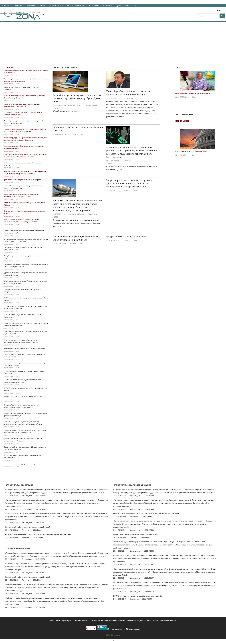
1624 (17, 151)
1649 (17, 235)
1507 (17, 393)
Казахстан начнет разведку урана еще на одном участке (24, 464)
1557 (17, 126)
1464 (17, 426)
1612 (17, 176)
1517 (17, 435)
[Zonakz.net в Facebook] (202, 11)
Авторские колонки (76, 6)
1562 (17, 368)
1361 (17, 303)
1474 (17, 207)
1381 (17, 401)
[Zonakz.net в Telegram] (208, 11)
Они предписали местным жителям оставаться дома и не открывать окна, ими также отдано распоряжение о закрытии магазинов (77, 223)
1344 (17, 336)
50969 (194, 155)
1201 (56, 217)
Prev (178, 80)
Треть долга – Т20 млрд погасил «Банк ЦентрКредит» (23, 180)
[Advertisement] (113, 39)
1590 (17, 92)
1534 (17, 384)
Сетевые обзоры (56, 6)
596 (81, 244)
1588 (17, 269)
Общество (18, 6)
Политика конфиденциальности (139, 620)
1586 (17, 376)
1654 (17, 345)
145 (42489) (40, 509)
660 (135, 240)
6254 (56, 108)
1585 (17, 191)
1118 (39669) (149, 592)
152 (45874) (40, 496)
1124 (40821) (149, 564)
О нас (155, 620)
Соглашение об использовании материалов (108, 620)
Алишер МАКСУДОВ (76, 214)
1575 (17, 75)
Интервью (31, 6)
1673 (17, 182)
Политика (6, 6)
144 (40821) (40, 523)
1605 (17, 418)
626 (135, 190)
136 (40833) (37, 580)
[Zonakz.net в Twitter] (199, 11)
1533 (17, 142)
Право (134, 6)
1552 (17, 319)
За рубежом (107, 6)
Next (216, 80)
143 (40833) (37, 530)
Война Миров (182, 121)
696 (81, 134)
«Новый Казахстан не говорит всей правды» (193, 93)
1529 (17, 359)
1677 (17, 460)
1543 (17, 466)
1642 (17, 84)
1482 (17, 277)
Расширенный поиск (168, 620)
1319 (17, 261)
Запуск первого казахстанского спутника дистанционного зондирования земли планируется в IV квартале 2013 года (129, 183)
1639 (17, 199)
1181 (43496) (149, 509)
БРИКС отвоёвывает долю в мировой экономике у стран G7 (137, 596)
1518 (17, 351)
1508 (17, 410)
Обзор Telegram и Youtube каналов (66, 111)
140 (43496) (40, 573)
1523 (17, 100)
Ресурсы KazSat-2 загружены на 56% (126, 236)
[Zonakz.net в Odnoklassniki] (212, 11)
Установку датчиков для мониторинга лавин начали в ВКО (24, 348)
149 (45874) (40, 559)
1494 (17, 294)
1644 (17, 159)
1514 (17, 244)
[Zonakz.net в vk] (215, 11)
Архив (51, 620)
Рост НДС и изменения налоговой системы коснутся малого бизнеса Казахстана (38, 534)
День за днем (123, 6)
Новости (73, 134)
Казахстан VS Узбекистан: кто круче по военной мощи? (27, 527)
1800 (17, 109)
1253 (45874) (149, 496)
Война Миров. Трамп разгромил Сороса (191, 151)
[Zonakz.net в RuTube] (219, 11)
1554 (17, 443)
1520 (17, 252)
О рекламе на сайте (81, 620)
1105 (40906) (147, 599)
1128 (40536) (149, 551)
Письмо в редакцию (63, 620)
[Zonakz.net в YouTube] (205, 11)
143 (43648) (38, 537)
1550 (17, 311)
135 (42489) (40, 594)
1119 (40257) (149, 578)
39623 (194, 97)
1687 (17, 168)
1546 (139, 98)
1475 (17, 328)
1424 (110, 164)
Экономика (94, 6)
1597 (17, 117)
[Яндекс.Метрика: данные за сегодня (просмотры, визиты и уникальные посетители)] (133, 629)
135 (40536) (40, 607)
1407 (17, 452)
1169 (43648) (147, 517)
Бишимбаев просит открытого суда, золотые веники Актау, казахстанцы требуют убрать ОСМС (76, 98)
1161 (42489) (149, 530)
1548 (17, 224)
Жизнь (42, 6)
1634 (17, 134)
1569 (17, 286)
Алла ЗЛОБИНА (74, 105)
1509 (17, 216)
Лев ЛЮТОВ (126, 161)
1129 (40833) (146, 537)
